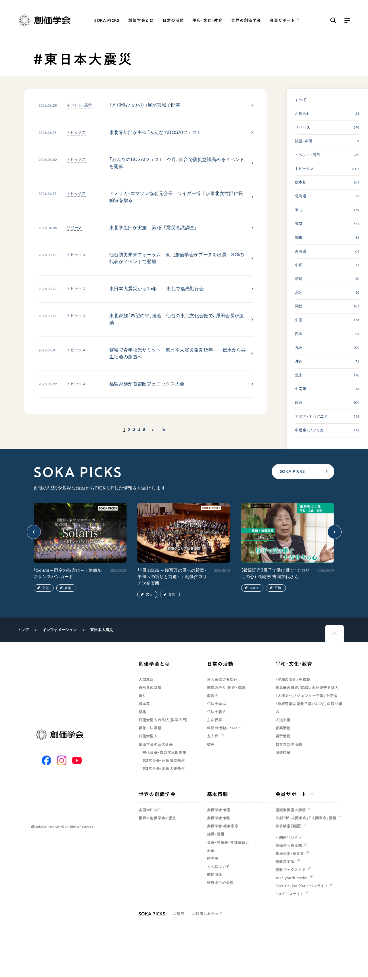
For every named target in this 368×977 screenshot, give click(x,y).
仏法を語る (216, 712)
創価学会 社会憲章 (222, 826)
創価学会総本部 (288, 846)
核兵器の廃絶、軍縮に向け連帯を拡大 (306, 688)
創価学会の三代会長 (156, 744)
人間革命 (146, 680)
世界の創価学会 (246, 20)
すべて (300, 99)
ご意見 (178, 914)
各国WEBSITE (150, 810)
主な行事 (214, 720)
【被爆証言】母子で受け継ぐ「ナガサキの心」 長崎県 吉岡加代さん (275, 573)
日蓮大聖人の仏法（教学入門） (163, 720)
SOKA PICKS (107, 20)
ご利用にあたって (207, 914)
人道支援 (283, 720)
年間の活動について (224, 728)
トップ (23, 630)
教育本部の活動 (288, 744)
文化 (45, 588)
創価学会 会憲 (219, 810)
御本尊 (144, 704)
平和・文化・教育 (207, 20)
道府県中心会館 (220, 883)
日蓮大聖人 (148, 736)
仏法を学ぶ (216, 704)
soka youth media (291, 878)
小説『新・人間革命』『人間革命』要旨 (306, 818)
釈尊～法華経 (150, 728)
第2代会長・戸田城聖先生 (163, 760)
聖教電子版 (284, 862)
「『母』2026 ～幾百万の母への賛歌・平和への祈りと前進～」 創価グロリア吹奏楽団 (172, 577)
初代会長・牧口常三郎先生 (164, 752)
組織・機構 (215, 834)
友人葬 (212, 736)
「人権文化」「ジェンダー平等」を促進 (306, 696)
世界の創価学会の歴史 (158, 818)
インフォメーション (60, 630)
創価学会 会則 (219, 818)
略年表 (212, 858)
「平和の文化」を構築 (292, 680)
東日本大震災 (101, 630)
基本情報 (217, 794)
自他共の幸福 (150, 688)
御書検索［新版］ (288, 826)
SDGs (254, 588)
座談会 (212, 696)
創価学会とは (141, 20)
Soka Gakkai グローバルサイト (301, 886)
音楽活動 (283, 728)
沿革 (211, 850)
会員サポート (291, 794)
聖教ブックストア (290, 870)
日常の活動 (173, 20)
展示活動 (283, 736)
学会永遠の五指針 (222, 680)
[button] (34, 532)
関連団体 (214, 875)
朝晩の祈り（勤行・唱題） (227, 688)
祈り (142, 696)
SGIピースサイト (289, 894)
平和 (278, 588)
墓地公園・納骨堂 (289, 854)
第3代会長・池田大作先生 (163, 768)
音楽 (68, 588)
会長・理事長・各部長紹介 (228, 842)
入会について (218, 867)
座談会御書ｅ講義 (290, 810)
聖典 (142, 712)
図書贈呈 (283, 752)
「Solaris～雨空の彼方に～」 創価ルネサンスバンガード (67, 573)
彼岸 (211, 744)
